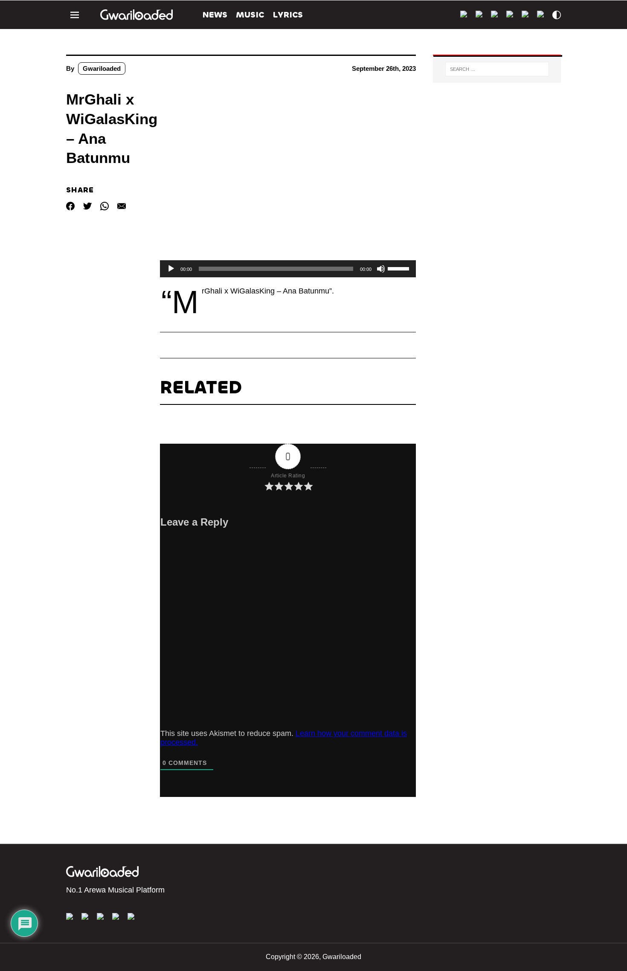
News (215, 14)
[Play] (171, 269)
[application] (288, 268)
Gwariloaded (102, 68)
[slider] (400, 268)
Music (250, 14)
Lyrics (288, 14)
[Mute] (381, 269)
